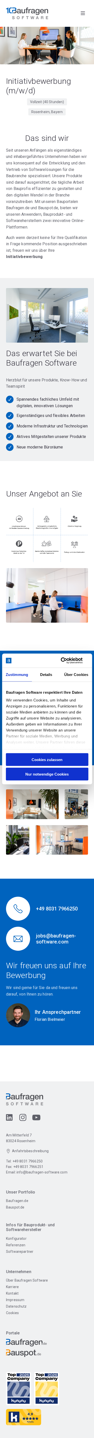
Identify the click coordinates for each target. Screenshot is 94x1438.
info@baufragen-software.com (42, 1172)
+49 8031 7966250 (28, 1161)
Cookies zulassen (47, 759)
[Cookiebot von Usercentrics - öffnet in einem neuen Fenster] (67, 660)
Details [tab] (46, 674)
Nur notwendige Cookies (47, 774)
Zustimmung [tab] (17, 674)
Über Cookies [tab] (76, 674)
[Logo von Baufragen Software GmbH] (27, 13)
